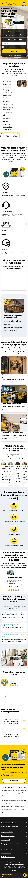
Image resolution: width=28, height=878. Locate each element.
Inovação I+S (5, 840)
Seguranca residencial (9, 823)
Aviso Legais (7, 866)
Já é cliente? (9, 55)
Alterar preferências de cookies (16, 867)
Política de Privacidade (14, 47)
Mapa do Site (7, 864)
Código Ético (21, 866)
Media (4, 867)
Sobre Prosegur (6, 849)
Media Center (6, 853)
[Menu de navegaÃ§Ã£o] (2, 3)
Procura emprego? (17, 55)
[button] (24, 4)
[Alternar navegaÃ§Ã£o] (20, 4)
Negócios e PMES (7, 832)
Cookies (14, 866)
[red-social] (13, 870)
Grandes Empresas (7, 836)
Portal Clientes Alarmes (9, 827)
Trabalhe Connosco (8, 857)
